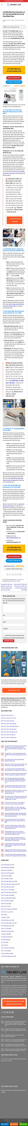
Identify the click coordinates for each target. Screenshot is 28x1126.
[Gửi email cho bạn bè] (15, 574)
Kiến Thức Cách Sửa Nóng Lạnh (9, 732)
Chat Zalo (24, 1124)
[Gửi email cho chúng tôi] (10, 1012)
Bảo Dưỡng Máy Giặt (6, 867)
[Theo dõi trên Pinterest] (13, 1012)
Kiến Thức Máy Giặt (6, 895)
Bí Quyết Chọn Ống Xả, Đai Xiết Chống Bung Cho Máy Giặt (14, 760)
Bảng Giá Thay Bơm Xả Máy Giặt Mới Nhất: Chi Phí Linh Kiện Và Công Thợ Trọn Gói (16, 774)
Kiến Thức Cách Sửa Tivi (7, 715)
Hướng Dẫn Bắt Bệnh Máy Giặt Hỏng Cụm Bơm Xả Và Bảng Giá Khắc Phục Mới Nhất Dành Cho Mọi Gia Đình (15, 815)
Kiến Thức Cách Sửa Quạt (7, 721)
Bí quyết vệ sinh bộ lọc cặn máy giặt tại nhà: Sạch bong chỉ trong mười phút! (15, 803)
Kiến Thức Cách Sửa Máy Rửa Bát (9, 726)
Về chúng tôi (7, 1120)
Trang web (5, 628)
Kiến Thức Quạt (5, 903)
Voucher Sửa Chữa (14, 690)
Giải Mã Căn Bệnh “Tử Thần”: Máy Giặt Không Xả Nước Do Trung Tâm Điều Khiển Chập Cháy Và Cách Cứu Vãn (15, 809)
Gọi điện (15, 1124)
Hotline (5, 1124)
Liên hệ (12, 1120)
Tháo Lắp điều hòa (6, 953)
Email (4, 622)
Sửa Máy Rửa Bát (5, 937)
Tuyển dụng (18, 1120)
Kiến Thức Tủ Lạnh (6, 912)
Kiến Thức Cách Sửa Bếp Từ (8, 734)
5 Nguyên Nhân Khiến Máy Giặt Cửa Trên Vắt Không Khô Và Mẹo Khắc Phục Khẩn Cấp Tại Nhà (15, 845)
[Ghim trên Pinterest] (18, 574)
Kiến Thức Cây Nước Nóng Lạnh (9, 884)
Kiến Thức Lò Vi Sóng (6, 889)
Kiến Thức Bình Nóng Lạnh (8, 881)
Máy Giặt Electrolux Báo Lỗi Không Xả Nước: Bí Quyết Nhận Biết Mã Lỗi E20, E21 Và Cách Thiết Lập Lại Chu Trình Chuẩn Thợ (15, 780)
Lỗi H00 (18, 581)
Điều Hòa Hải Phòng (6, 873)
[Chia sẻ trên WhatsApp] (7, 574)
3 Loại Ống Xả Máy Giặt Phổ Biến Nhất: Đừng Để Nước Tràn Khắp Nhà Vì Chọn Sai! (16, 769)
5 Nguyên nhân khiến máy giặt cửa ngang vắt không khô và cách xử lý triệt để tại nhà (16, 850)
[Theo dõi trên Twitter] (7, 1012)
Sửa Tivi (3, 945)
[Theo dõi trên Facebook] (2, 1012)
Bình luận (5, 603)
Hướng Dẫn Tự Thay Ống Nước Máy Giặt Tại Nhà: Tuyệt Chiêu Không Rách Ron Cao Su (15, 755)
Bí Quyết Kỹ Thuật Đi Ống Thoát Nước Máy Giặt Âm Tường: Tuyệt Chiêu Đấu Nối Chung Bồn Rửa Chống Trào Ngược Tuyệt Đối (15, 748)
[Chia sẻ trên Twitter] (12, 574)
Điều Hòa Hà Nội (5, 870)
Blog (23, 1120)
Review (3, 914)
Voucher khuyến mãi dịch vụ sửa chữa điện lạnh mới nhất (14, 1003)
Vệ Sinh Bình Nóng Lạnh (7, 956)
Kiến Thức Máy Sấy (6, 900)
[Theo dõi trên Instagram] (5, 1012)
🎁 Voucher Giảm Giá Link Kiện (14, 220)
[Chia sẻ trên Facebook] (10, 574)
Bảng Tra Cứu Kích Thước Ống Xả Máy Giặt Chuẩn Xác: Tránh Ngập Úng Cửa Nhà (16, 765)
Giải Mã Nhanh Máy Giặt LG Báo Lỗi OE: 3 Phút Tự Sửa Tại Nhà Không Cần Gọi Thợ (15, 786)
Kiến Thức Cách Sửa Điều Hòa (8, 737)
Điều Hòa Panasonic (12, 581)
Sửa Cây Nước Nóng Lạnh (7, 923)
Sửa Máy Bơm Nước (6, 931)
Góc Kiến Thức (5, 876)
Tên (4, 615)
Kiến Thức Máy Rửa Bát (7, 898)
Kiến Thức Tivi (4, 906)
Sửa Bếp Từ (4, 917)
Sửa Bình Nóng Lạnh (6, 920)
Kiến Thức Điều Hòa (18, 579)
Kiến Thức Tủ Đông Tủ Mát (8, 909)
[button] (2, 4)
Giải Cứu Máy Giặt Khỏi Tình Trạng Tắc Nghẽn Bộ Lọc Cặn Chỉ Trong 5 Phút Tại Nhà (15, 821)
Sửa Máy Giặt (4, 934)
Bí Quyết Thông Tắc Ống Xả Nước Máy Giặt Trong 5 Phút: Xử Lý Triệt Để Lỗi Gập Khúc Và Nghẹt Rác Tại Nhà (16, 798)
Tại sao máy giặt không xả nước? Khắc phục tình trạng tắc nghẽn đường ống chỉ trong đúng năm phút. (15, 827)
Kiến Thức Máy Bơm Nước (7, 892)
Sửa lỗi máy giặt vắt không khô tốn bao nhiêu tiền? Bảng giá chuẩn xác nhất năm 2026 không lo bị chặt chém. (15, 839)
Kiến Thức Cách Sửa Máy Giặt (8, 729)
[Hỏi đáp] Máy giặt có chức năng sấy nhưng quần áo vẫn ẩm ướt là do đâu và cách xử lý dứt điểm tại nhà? (15, 833)
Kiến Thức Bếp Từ (5, 878)
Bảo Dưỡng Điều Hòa (6, 864)
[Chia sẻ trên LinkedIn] (20, 574)
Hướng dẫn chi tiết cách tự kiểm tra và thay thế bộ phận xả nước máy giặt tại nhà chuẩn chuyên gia (16, 792)
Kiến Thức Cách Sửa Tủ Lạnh (8, 718)
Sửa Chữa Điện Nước (6, 925)
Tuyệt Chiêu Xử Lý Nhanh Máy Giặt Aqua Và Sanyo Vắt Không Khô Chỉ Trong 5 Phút (15, 855)
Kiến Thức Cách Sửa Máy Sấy (8, 723)
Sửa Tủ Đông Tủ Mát (6, 948)
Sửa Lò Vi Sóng (5, 928)
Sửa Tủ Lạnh (4, 950)
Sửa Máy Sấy (4, 939)
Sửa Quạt (3, 942)
